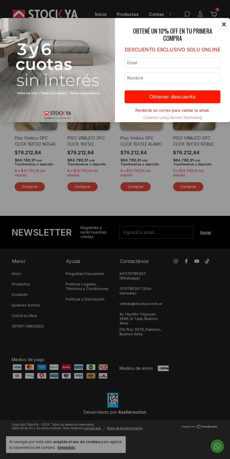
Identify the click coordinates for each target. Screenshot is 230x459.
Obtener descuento (172, 97)
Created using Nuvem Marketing (172, 117)
